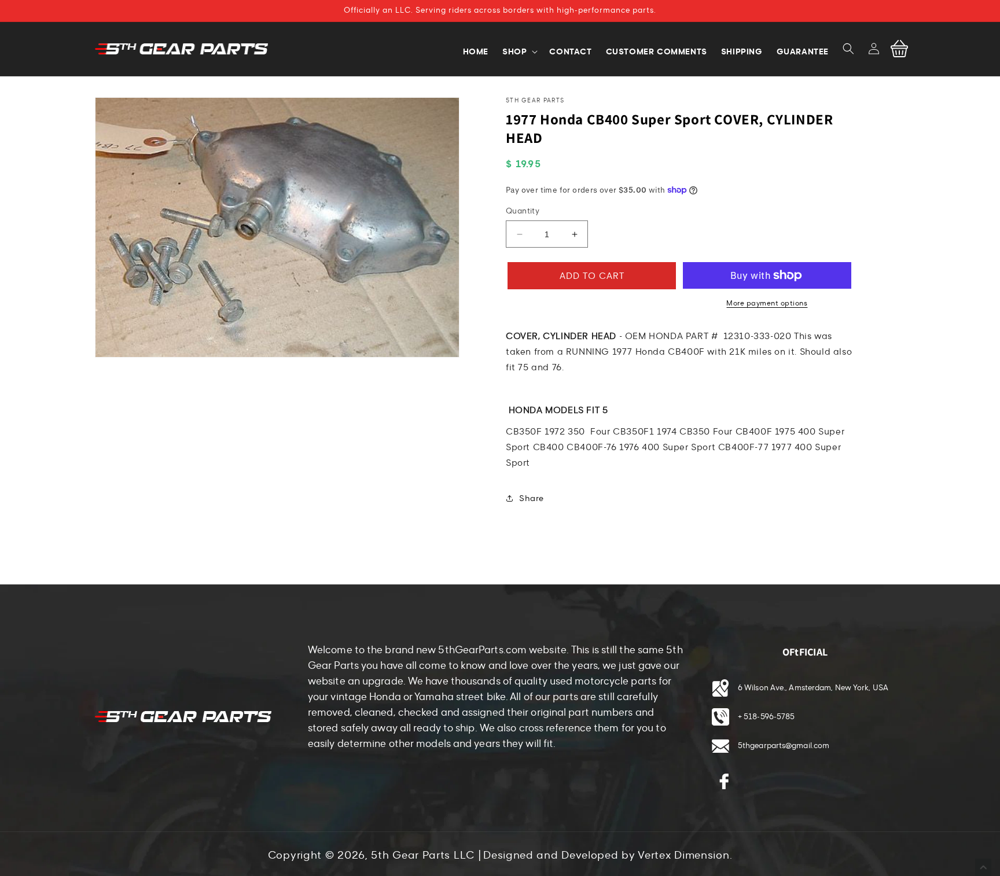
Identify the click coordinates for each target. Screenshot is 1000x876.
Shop (514, 51)
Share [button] (531, 498)
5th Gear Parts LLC (423, 855)
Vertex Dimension (683, 855)
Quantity (522, 211)
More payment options (766, 303)
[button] (848, 48)
